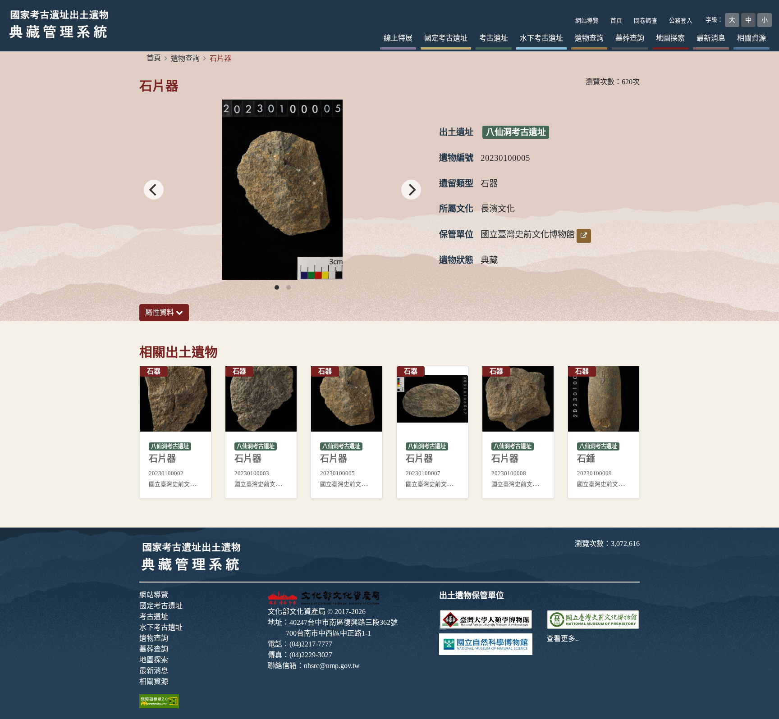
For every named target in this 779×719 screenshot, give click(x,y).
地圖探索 (670, 38)
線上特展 (398, 38)
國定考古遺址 (445, 38)
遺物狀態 (456, 260)
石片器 (159, 86)
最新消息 (711, 38)
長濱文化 (498, 209)
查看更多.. (562, 638)
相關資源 (751, 38)
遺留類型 (456, 183)
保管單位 (456, 234)
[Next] (411, 190)
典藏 (489, 260)
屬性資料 (160, 312)
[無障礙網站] (159, 700)
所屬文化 (456, 209)
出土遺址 (456, 132)
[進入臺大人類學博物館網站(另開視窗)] (485, 619)
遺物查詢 (589, 38)
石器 (489, 183)
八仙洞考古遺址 (516, 132)
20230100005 (505, 158)
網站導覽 (153, 595)
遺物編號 (456, 158)
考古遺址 (493, 38)
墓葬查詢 (629, 38)
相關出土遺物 (178, 352)
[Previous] (154, 190)
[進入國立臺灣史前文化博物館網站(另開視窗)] (593, 619)
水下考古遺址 (541, 38)
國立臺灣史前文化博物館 (528, 234)
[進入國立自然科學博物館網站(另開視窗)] (485, 643)
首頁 (154, 58)
